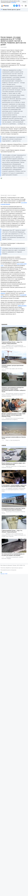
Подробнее (13, 2)
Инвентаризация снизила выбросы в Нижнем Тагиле (14, 437)
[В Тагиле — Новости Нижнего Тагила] (7, 5)
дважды (3, 293)
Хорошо (24, 1)
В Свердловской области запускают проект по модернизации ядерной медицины (13, 509)
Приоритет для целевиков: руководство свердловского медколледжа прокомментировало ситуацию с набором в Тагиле (14, 389)
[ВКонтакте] (17, 6)
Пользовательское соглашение (8, 570)
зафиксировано (22, 305)
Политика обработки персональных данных (12, 567)
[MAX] (19, 6)
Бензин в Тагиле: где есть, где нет (11, 9)
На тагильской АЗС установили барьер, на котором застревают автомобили (13, 554)
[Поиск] (22, 5)
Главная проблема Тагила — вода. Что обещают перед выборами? (12, 342)
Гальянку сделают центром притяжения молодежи (12, 366)
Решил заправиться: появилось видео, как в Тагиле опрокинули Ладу (13, 463)
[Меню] (25, 5)
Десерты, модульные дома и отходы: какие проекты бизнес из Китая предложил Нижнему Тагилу (13, 415)
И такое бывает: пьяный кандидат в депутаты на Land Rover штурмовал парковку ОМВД (14, 485)
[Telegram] (14, 6)
